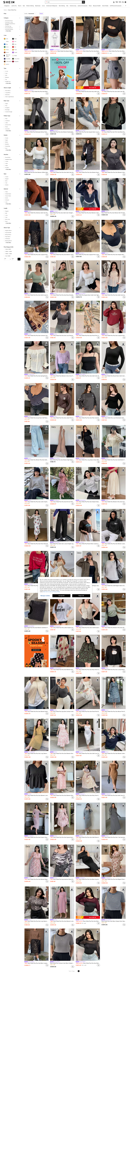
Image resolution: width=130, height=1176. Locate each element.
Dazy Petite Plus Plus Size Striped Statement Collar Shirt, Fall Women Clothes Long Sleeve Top (88, 501)
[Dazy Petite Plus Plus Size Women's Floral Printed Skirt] (62, 651)
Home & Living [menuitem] (73, 5)
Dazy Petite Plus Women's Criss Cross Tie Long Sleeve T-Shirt (62, 375)
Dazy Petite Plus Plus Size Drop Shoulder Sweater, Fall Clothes (62, 295)
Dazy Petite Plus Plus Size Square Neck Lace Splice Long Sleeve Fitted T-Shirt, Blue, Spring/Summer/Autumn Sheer (88, 132)
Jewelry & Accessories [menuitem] (82, 5)
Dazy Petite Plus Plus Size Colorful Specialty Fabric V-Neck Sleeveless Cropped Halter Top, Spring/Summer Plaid (88, 627)
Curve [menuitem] (43, 5)
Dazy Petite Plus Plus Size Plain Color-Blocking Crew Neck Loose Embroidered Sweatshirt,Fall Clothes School (88, 417)
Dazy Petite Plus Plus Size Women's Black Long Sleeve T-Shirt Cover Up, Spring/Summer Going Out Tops (114, 51)
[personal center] (114, 2)
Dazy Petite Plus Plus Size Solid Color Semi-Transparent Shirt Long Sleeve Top (114, 295)
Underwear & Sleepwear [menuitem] (51, 5)
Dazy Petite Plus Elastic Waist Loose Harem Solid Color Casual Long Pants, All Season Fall (62, 51)
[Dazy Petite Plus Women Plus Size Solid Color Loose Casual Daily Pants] (36, 441)
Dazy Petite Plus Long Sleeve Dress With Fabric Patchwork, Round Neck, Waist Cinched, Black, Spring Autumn (88, 459)
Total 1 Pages (72, 971)
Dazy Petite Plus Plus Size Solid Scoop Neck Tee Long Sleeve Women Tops (37, 295)
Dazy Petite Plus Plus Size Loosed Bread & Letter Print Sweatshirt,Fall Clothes (114, 669)
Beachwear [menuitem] (37, 5)
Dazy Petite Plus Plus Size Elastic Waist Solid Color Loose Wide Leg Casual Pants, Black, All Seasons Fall (37, 91)
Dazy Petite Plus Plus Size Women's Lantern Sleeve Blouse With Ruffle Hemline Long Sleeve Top (37, 795)
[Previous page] (77, 971)
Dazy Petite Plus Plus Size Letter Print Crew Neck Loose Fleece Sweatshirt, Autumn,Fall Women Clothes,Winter (62, 417)
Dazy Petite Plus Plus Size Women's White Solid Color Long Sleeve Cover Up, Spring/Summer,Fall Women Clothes (36, 172)
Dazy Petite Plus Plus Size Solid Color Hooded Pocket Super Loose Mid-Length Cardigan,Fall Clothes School (62, 172)
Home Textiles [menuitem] (105, 5)
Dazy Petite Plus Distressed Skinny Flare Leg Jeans (37, 132)
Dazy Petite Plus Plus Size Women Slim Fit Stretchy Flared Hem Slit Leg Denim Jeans (113, 212)
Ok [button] (19, 259)
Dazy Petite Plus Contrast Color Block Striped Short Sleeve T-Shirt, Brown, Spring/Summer (62, 963)
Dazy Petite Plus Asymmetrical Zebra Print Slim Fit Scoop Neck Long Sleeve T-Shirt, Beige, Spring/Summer (62, 879)
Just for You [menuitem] (14, 5)
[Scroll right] (125, 5)
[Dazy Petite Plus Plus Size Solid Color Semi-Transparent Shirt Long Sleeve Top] (113, 276)
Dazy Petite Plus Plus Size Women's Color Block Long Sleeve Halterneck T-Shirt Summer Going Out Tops (88, 212)
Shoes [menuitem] (90, 5)
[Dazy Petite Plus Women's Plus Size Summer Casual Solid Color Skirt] (113, 483)
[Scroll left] (123, 5)
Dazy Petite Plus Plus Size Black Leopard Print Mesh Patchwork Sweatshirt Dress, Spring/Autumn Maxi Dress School (37, 963)
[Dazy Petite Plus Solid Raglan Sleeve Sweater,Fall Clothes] (113, 567)
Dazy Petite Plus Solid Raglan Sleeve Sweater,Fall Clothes (114, 585)
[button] (123, 2)
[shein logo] (8, 2)
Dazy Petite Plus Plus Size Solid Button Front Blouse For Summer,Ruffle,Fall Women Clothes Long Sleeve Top (114, 459)
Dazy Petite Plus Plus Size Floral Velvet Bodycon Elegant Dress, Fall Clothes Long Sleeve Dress (37, 543)
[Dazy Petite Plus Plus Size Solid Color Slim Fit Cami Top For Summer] (88, 357)
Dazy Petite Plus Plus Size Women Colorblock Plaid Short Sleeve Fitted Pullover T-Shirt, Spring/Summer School (36, 627)
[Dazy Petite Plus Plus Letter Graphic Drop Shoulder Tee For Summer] (62, 609)
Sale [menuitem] (24, 5)
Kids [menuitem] (67, 5)
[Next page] (80, 971)
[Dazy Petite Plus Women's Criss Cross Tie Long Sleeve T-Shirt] (62, 357)
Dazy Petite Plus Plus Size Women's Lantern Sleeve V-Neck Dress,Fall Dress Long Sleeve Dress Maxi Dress (62, 921)
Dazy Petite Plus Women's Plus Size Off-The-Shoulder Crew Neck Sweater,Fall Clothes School (114, 627)
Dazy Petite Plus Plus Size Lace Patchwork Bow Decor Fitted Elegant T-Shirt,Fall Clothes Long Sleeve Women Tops (62, 335)
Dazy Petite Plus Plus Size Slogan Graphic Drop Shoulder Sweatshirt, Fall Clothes (37, 585)
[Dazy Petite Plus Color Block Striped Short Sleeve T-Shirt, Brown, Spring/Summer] (113, 902)
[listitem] (36, 35)
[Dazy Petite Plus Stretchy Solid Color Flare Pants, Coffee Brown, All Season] (36, 194)
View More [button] (8, 31)
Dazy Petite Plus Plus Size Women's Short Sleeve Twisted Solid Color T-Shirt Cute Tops (114, 172)
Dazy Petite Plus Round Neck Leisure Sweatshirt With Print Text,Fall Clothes (88, 543)
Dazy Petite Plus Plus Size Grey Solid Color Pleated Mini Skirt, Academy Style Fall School (88, 91)
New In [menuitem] (19, 5)
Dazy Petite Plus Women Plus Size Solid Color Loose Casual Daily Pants (37, 459)
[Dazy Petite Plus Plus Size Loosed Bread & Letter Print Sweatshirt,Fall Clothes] (113, 651)
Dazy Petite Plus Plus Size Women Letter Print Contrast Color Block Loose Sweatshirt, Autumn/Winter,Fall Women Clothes (114, 753)
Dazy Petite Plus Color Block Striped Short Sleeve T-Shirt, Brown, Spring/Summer (113, 921)
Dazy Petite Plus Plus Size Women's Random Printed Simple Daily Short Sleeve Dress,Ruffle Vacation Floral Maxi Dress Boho (62, 753)
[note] (88, 87)
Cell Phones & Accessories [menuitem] (115, 5)
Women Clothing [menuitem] (30, 5)
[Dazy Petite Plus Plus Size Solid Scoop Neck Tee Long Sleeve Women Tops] (36, 276)
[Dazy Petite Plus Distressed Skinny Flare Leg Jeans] (36, 113)
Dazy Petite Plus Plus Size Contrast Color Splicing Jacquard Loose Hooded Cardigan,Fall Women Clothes (37, 335)
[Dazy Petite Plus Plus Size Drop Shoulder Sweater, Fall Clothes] (62, 276)
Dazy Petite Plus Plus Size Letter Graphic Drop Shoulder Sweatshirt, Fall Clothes (37, 501)
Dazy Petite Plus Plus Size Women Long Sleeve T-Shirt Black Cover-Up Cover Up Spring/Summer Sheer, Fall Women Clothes (88, 921)
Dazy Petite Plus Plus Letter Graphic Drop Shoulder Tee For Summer (62, 627)
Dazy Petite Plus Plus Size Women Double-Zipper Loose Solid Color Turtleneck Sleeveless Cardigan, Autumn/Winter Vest (37, 711)
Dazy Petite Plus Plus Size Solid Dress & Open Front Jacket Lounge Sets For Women (88, 837)
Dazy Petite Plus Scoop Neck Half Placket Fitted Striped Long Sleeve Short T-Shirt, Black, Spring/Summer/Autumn (37, 417)
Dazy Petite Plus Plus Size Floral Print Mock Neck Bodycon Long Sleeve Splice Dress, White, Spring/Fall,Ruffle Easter (88, 711)
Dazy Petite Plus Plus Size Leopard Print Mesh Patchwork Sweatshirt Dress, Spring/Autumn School (37, 254)
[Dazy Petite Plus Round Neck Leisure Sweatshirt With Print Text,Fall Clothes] (88, 525)
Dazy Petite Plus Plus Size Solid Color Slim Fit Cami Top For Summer (88, 375)
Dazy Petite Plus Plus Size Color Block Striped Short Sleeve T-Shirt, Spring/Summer (37, 51)
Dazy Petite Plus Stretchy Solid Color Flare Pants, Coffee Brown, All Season (37, 212)
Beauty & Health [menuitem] (97, 5)
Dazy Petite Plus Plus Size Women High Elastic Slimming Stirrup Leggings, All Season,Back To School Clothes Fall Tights (62, 459)
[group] (12, 20)
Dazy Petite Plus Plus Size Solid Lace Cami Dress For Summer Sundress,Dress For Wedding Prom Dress (88, 753)
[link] (116, 2)
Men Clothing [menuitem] (62, 5)
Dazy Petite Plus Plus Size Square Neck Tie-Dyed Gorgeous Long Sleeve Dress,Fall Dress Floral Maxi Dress (62, 837)
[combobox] (30, 13)
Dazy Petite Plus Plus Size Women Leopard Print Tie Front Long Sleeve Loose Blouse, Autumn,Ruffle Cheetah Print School (62, 254)
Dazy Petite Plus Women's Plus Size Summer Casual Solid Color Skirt (114, 501)
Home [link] (5, 10)
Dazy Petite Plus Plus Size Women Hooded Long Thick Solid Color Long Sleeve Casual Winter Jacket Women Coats (88, 172)
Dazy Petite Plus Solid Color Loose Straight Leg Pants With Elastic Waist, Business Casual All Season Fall (62, 543)
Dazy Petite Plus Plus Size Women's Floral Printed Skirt (62, 669)
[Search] (83, 2)
